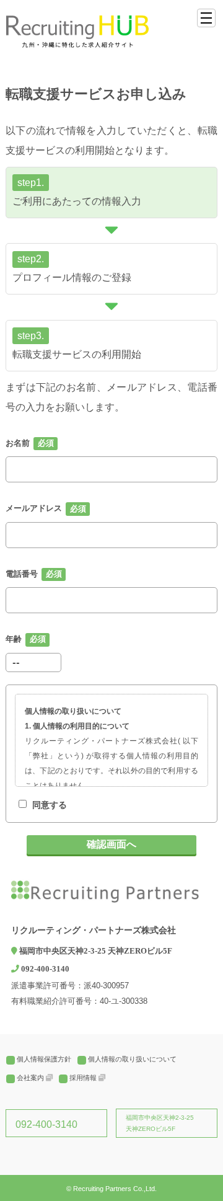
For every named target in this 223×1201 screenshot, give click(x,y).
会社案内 (30, 1077)
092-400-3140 (46, 1124)
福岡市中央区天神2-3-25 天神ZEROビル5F (160, 1123)
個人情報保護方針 (44, 1059)
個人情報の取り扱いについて (132, 1059)
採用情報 (83, 1077)
